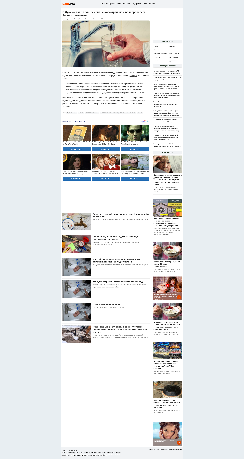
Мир (119, 4)
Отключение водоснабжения (109, 112)
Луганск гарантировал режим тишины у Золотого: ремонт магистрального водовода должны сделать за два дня (120, 329)
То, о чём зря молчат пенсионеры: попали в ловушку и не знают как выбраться (165, 104)
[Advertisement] (106, 196)
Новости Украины (109, 4)
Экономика (127, 4)
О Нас (150, 449)
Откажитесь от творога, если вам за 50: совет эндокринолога (166, 264)
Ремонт (140, 112)
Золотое (81, 112)
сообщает (133, 76)
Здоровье (137, 4)
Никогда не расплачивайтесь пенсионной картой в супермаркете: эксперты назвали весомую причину (166, 128)
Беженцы (172, 46)
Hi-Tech (152, 4)
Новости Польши (174, 53)
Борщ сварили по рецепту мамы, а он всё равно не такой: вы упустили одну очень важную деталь (166, 95)
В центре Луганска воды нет (107, 304)
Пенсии (156, 46)
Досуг (145, 4)
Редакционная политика (174, 449)
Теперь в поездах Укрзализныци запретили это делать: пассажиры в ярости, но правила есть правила (166, 86)
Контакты (156, 449)
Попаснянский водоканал (127, 112)
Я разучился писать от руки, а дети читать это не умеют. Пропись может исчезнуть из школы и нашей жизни (166, 113)
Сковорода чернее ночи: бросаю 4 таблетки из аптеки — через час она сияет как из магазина (165, 137)
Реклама (163, 449)
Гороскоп (172, 50)
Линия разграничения (92, 112)
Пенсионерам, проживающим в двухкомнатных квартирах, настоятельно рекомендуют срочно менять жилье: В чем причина (167, 180)
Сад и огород (173, 57)
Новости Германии (160, 53)
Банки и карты (159, 50)
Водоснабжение (71, 112)
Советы (156, 60)
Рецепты (157, 57)
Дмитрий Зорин (72, 19)
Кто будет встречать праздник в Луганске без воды (118, 282)
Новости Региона (85, 19)
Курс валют (173, 60)
